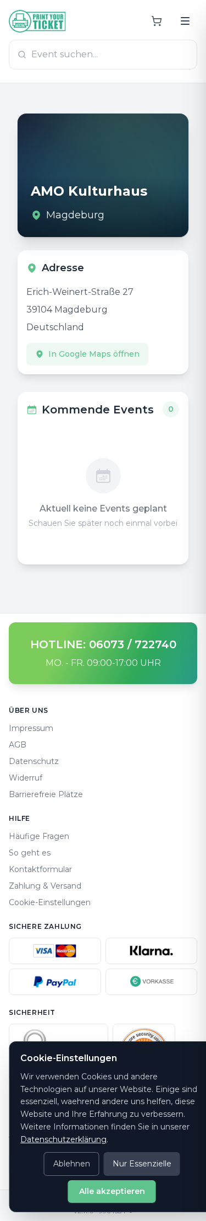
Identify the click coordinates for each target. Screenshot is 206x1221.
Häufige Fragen (39, 836)
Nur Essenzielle (142, 1164)
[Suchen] (185, 21)
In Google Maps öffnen (94, 354)
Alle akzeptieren (112, 1191)
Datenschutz (34, 761)
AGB (17, 745)
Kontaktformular (40, 869)
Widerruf (25, 778)
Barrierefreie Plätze (46, 794)
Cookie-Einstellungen (50, 902)
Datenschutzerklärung (63, 1139)
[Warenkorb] (156, 21)
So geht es (30, 853)
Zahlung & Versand (45, 886)
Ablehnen (71, 1164)
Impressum (31, 728)
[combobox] (103, 54)
